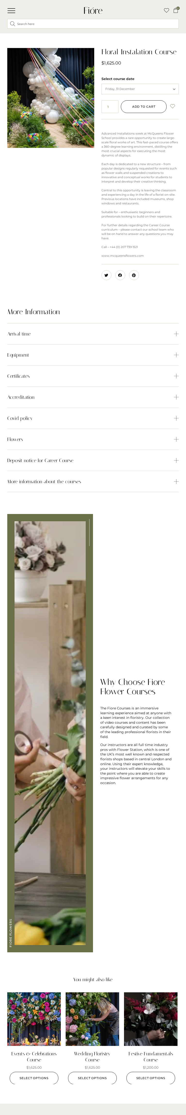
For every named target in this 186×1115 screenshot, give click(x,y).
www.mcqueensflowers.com (122, 255)
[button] (11, 10)
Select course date (117, 79)
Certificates (18, 376)
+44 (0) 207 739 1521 (124, 247)
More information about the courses (44, 481)
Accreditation (21, 397)
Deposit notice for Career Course (40, 460)
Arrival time (19, 334)
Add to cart (143, 106)
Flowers (15, 439)
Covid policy (20, 418)
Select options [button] (34, 1078)
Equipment (18, 355)
